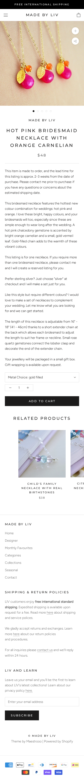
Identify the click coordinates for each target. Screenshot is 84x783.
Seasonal (11, 570)
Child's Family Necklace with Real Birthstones (42, 488)
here (50, 612)
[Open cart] (78, 15)
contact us (45, 650)
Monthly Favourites (18, 548)
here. (29, 690)
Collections (13, 563)
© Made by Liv (42, 735)
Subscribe (22, 715)
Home (9, 533)
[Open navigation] (6, 15)
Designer (11, 540)
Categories (13, 555)
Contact (11, 577)
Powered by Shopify (58, 741)
